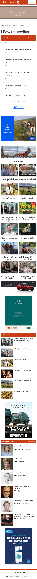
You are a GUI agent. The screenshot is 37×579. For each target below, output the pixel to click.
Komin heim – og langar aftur (23, 500)
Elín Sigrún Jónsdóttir (20, 475)
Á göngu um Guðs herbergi (28, 199)
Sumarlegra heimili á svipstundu (28, 277)
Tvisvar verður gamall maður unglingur (23, 487)
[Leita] (30, 2)
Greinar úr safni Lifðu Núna (26, 37)
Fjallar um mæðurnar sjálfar (9, 258)
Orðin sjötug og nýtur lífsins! (23, 349)
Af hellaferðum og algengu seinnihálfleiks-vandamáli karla (24, 515)
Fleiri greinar (31, 441)
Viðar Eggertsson (19, 491)
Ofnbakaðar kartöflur (21, 391)
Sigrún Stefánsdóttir (20, 461)
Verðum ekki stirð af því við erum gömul (18, 49)
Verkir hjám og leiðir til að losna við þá (27, 258)
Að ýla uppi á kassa (20, 459)
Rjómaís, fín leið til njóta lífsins (9, 180)
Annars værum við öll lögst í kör (15, 85)
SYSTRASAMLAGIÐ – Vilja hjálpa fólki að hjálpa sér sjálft (9, 219)
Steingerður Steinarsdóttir (22, 449)
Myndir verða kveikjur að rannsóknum (27, 180)
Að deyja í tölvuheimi (20, 473)
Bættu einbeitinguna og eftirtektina (9, 277)
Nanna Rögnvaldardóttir (21, 503)
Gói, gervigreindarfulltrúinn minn (23, 446)
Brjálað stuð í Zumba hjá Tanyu (15, 95)
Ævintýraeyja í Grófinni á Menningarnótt (27, 218)
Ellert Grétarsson (19, 518)
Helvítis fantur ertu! (9, 198)
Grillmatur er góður (27, 238)
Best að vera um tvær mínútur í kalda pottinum (17, 74)
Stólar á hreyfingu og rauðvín (23, 370)
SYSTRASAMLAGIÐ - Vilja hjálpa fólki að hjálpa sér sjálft (23, 339)
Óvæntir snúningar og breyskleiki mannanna (9, 239)
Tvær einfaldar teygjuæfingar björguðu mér (18, 61)
